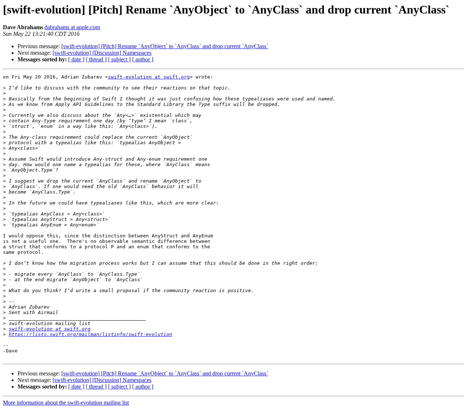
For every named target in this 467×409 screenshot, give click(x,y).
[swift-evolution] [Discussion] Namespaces (102, 53)
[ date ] (76, 59)
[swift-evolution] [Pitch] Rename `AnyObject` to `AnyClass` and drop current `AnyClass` (164, 46)
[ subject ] (119, 59)
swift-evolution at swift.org (149, 77)
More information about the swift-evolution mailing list (66, 403)
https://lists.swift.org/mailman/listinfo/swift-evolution (90, 334)
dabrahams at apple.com (72, 27)
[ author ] (142, 59)
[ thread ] (96, 59)
